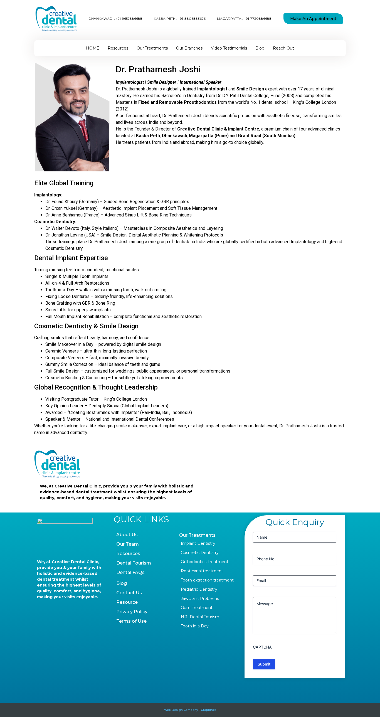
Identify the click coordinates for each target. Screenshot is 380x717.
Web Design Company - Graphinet (190, 710)
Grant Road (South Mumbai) (266, 135)
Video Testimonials (229, 48)
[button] (313, 18)
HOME (92, 48)
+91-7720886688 (258, 18)
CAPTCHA (262, 647)
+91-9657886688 (129, 18)
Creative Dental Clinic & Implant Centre (218, 129)
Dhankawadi (174, 135)
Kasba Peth (148, 135)
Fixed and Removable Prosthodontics (177, 102)
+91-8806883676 (192, 18)
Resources (118, 48)
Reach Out (283, 48)
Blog (260, 48)
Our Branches (189, 48)
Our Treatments (152, 48)
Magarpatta (201, 135)
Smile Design (250, 89)
